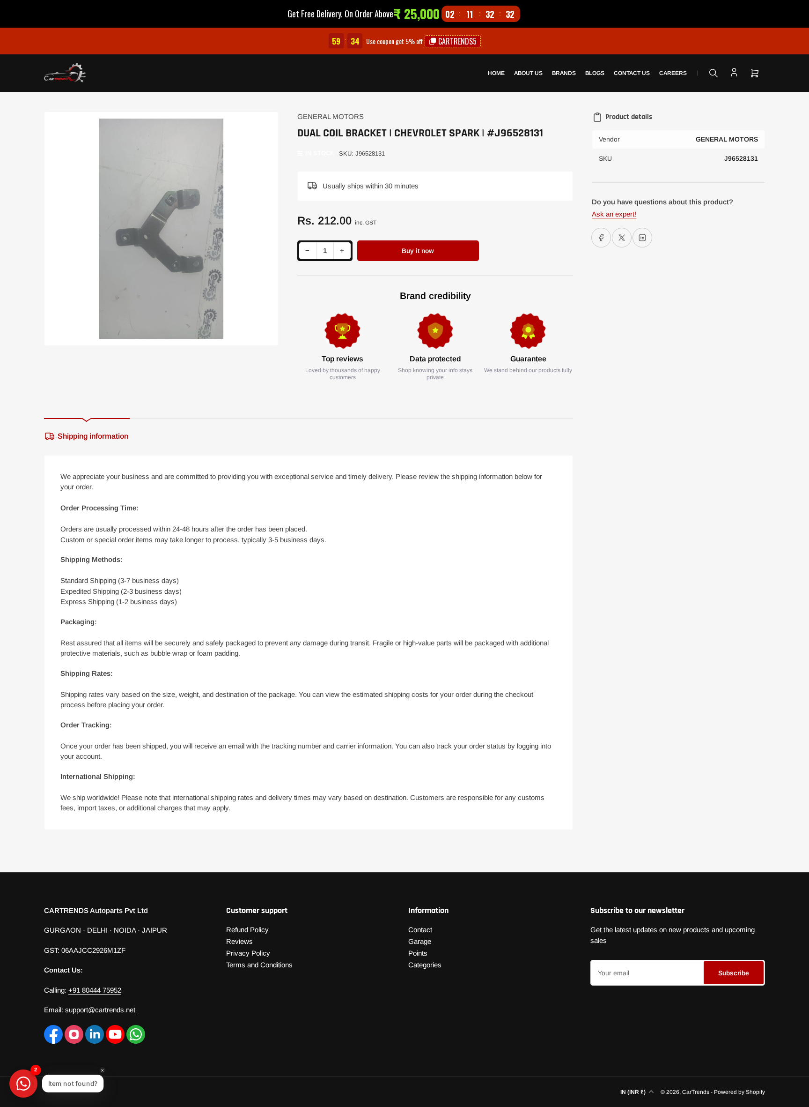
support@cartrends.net (100, 1010)
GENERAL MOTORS (330, 116)
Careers (673, 73)
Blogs (594, 73)
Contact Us (632, 73)
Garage (419, 941)
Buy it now (418, 250)
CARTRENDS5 (457, 41)
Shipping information (93, 436)
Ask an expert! (614, 214)
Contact (420, 930)
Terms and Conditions (259, 965)
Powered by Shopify (739, 1092)
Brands (564, 73)
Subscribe (733, 973)
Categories (424, 965)
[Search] (713, 73)
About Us (528, 73)
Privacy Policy (248, 953)
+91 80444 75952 (94, 990)
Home (496, 73)
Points (417, 953)
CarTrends (695, 1092)
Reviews (239, 941)
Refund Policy (247, 930)
